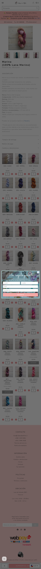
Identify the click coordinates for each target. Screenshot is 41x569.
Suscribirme (20, 294)
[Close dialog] (38, 272)
